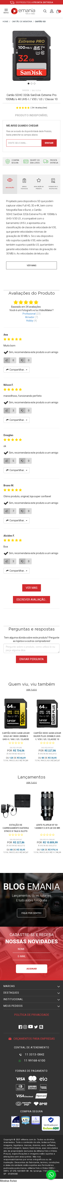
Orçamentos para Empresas (34, 1038)
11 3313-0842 (34, 1054)
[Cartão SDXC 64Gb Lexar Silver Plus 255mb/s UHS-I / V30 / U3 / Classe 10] (47, 714)
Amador (29, 317)
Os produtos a (34, 2)
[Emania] (23, 11)
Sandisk (25, 90)
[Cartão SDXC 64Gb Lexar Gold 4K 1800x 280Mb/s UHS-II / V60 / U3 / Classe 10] (16, 714)
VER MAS (31, 587)
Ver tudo (31, 690)
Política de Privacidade (31, 1014)
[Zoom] (31, 60)
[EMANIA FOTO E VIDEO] (5, 21)
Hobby (29, 320)
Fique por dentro (31, 913)
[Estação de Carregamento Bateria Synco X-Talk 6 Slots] (15, 806)
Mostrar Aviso (8, 1180)
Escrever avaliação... (31, 599)
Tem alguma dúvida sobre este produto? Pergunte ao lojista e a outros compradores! (31, 639)
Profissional (29, 313)
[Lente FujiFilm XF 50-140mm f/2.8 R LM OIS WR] (47, 806)
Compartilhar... (17, 369)
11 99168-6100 (34, 1060)
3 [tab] (34, 83)
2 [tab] (31, 83)
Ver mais (31, 265)
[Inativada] (15, 1121)
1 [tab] (28, 83)
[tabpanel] (31, 60)
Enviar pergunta (31, 659)
